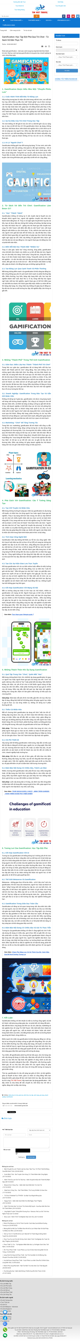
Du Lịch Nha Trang (6, 1288)
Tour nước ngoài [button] (34, 20)
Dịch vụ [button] (48, 20)
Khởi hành (59, 47)
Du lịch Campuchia (6, 1300)
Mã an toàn (7, 1149)
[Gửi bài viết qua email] (42, 46)
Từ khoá (58, 40)
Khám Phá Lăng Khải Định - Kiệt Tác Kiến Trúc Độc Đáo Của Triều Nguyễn (25, 1265)
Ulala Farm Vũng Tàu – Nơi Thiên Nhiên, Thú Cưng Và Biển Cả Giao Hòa (25, 1190)
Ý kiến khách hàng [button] (9, 25)
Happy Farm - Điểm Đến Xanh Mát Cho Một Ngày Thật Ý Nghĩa (23, 1201)
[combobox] (67, 57)
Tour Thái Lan (5, 1302)
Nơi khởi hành (60, 54)
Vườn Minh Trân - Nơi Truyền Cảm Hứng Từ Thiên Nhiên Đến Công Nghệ (26, 1174)
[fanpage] (5, 1318)
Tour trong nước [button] (16, 20)
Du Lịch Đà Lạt (5, 1290)
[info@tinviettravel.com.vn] (5, 1335)
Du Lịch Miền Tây (6, 1283)
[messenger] (5, 1312)
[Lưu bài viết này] (49, 46)
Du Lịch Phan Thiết (6, 1292)
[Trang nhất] (3, 20)
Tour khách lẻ (20, 6)
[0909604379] (5, 1329)
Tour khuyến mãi (60, 6)
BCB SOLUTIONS (48, 1338)
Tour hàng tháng (19, 9)
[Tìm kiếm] (37, 16)
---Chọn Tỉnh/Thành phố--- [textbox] (65, 57)
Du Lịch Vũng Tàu (6, 1294)
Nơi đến (58, 62)
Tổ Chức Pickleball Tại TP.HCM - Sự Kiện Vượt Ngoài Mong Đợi (23, 1195)
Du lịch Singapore (6, 1309)
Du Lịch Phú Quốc (6, 1286)
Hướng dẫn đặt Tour (19, 2)
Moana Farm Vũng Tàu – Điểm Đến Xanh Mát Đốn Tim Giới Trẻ (23, 1185)
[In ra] (46, 46)
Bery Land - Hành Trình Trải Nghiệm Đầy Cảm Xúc (19, 1217)
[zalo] (5, 1323)
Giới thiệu (60, 2)
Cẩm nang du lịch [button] (63, 20)
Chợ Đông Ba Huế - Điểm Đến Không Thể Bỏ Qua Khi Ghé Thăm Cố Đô (24, 1271)
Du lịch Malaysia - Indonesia (9, 1306)
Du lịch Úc (4, 1304)
